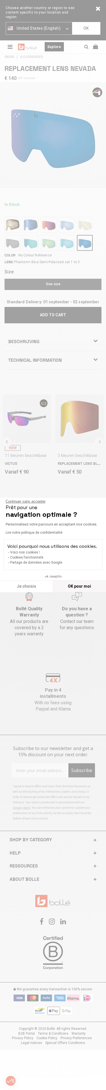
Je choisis (26, 586)
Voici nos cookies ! (25, 552)
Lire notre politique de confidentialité (34, 533)
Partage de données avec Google (36, 562)
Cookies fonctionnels (27, 557)
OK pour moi (79, 586)
